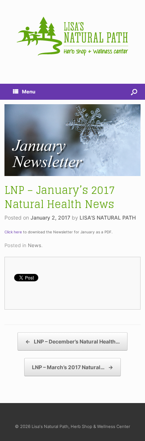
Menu (28, 92)
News (34, 245)
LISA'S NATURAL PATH (108, 217)
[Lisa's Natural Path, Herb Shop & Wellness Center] (72, 36)
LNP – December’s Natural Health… (72, 341)
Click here (13, 232)
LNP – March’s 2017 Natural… (72, 367)
